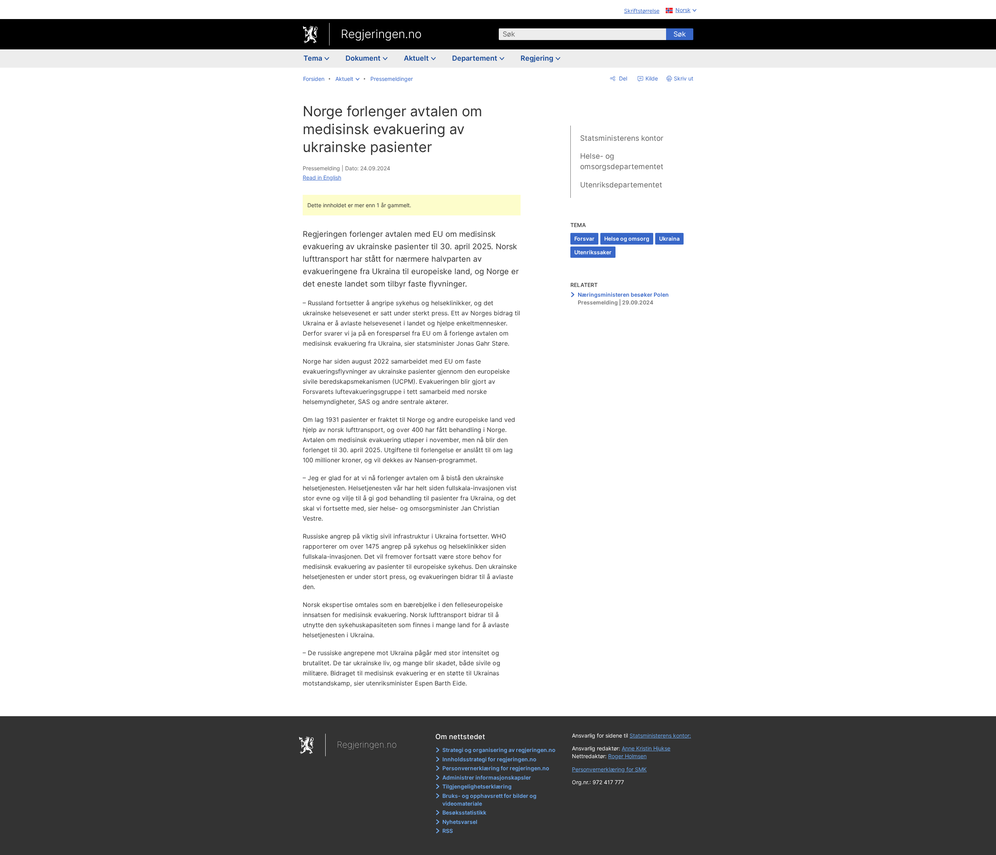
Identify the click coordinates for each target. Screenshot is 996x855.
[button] (347, 79)
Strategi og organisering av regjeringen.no (499, 750)
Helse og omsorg (626, 238)
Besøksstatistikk (464, 812)
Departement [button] (475, 58)
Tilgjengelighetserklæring (477, 786)
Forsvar (584, 238)
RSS (447, 830)
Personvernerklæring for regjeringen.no (495, 768)
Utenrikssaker (593, 252)
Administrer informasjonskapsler (486, 777)
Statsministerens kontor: (660, 735)
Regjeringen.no (381, 34)
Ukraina (669, 238)
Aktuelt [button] (417, 58)
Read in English (322, 177)
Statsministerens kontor (621, 138)
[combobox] (582, 34)
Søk (679, 34)
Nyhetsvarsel (459, 821)
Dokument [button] (363, 58)
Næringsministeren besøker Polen (623, 294)
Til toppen (416, 704)
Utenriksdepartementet (621, 184)
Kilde (651, 78)
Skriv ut (683, 78)
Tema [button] (313, 58)
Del (622, 78)
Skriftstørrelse (641, 10)
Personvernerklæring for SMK (609, 769)
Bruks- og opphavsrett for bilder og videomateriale (489, 799)
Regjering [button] (538, 58)
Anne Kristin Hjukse (646, 748)
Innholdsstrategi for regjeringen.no (489, 759)
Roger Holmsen (627, 756)
